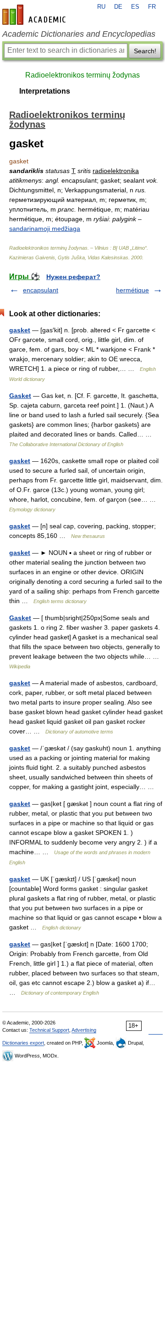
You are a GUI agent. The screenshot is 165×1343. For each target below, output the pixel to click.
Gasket (20, 395)
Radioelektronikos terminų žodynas (82, 75)
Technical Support (49, 1030)
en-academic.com (35, 15)
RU (101, 7)
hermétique (132, 290)
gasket (19, 330)
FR (152, 7)
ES (135, 7)
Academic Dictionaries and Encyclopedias (78, 34)
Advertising (84, 1030)
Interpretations (44, 91)
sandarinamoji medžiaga (44, 228)
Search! (145, 51)
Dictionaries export (23, 1043)
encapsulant (40, 290)
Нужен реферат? (73, 276)
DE (118, 7)
